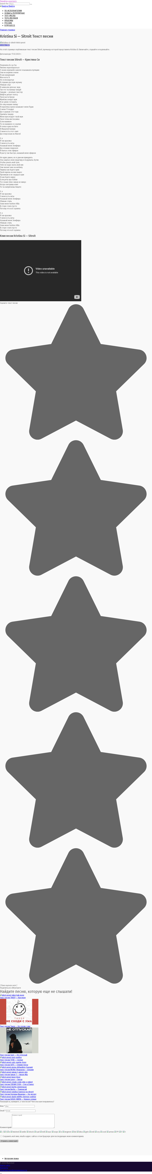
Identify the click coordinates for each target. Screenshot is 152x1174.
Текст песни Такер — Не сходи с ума (15, 1026)
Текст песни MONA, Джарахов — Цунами (17, 1069)
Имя (2, 1106)
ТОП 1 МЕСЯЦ (9, 15)
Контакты (4, 1168)
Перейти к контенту (8, 1)
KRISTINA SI (5, 45)
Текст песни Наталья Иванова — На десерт (18, 1094)
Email (3, 1110)
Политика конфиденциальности (13, 1170)
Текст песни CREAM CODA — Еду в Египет (17, 1084)
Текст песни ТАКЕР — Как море (13, 997)
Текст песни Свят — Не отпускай (13, 1055)
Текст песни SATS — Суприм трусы (14, 1065)
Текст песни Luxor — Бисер (11, 1079)
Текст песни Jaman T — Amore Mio (14, 1074)
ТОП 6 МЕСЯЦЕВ (11, 18)
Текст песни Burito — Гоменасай (13, 1089)
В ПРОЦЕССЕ (9, 25)
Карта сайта (5, 1165)
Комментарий (5, 1127)
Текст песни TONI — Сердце (11, 1060)
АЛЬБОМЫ (8, 20)
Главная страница (7, 30)
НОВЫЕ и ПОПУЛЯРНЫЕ (14, 13)
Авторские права (11, 1158)
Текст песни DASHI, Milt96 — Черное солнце (18, 1099)
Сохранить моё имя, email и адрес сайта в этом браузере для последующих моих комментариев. (43, 1136)
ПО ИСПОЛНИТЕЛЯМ (13, 10)
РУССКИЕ (8, 23)
